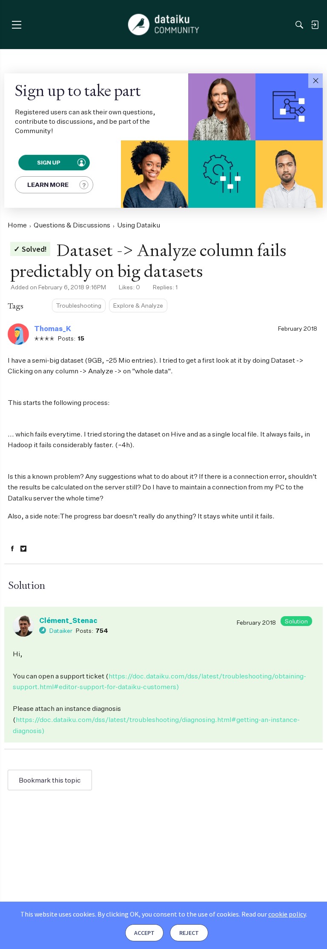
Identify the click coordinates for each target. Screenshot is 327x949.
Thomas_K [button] (52, 328)
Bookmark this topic (50, 780)
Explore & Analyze (138, 305)
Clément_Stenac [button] (68, 620)
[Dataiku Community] (163, 24)
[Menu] (16, 24)
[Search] (299, 24)
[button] (315, 80)
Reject (189, 933)
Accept (144, 933)
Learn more (48, 184)
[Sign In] (314, 24)
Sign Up (48, 162)
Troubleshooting (78, 305)
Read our (273, 914)
